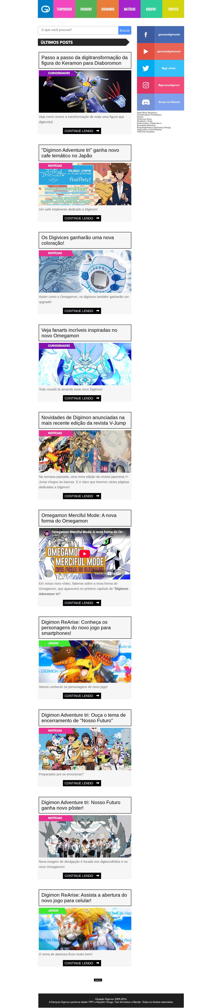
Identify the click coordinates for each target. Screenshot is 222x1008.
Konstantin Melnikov (146, 125)
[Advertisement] (161, 183)
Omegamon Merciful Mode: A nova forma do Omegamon (79, 518)
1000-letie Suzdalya (146, 131)
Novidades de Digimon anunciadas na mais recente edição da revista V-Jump (83, 420)
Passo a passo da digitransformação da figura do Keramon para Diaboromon (84, 60)
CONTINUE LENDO (80, 131)
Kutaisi (140, 117)
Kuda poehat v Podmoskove (149, 123)
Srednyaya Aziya (144, 119)
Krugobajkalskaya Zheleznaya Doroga (154, 127)
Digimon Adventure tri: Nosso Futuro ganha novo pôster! (80, 805)
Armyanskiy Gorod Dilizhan (149, 129)
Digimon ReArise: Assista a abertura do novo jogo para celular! (84, 897)
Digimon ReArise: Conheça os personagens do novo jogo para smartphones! (76, 627)
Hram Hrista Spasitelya (147, 112)
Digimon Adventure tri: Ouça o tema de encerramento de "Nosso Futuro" (83, 717)
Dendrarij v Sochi (144, 121)
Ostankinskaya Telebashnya (149, 114)
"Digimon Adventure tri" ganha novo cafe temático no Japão (80, 152)
